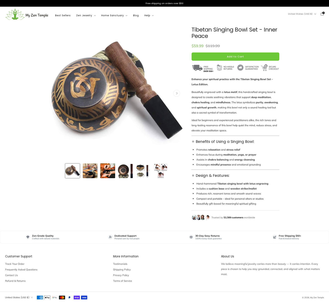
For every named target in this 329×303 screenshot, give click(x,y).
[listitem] (164, 3)
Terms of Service (122, 280)
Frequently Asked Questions (21, 269)
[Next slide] (176, 93)
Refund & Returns (15, 280)
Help (147, 15)
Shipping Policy (122, 269)
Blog (136, 15)
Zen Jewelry (84, 15)
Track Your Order (14, 263)
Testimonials (120, 263)
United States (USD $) (300, 14)
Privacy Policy (121, 275)
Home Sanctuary (112, 15)
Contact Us (11, 275)
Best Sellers (63, 15)
